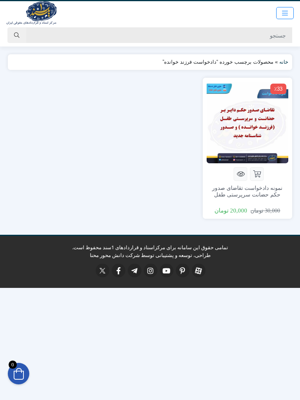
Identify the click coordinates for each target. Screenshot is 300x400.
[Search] (16, 35)
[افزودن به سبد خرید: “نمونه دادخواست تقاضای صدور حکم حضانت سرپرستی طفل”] (256, 174)
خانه (283, 62)
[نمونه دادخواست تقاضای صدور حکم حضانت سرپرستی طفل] (247, 121)
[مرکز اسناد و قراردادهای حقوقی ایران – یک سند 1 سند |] (31, 13)
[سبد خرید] (18, 373)
